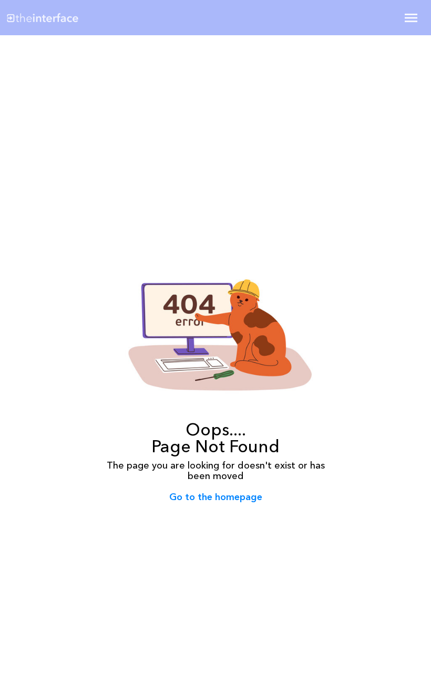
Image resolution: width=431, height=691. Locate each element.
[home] (75, 17)
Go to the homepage (215, 497)
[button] (411, 17)
